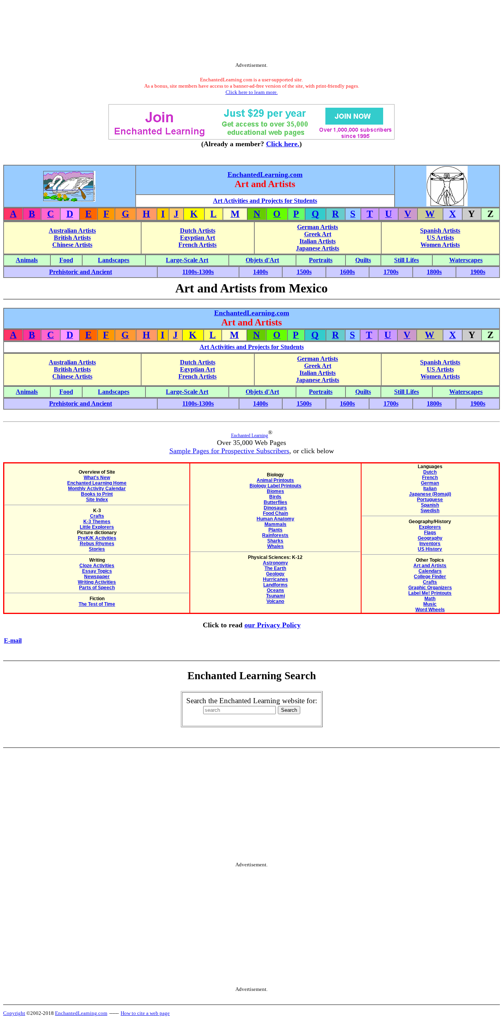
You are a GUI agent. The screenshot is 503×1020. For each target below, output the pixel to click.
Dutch (430, 472)
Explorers (430, 527)
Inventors (430, 543)
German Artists (317, 227)
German (430, 483)
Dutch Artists (197, 230)
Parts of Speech (97, 587)
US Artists (440, 237)
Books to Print (97, 494)
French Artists (197, 244)
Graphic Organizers (430, 587)
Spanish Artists (440, 230)
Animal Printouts (275, 480)
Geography (430, 538)
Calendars (430, 571)
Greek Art (317, 234)
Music (430, 604)
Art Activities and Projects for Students (265, 200)
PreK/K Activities (97, 538)
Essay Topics (97, 571)
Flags (430, 532)
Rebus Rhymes (97, 543)
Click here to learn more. (252, 92)
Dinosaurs (275, 508)
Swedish (429, 510)
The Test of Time (97, 604)
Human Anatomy (275, 519)
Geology (275, 574)
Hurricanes (275, 579)
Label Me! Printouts (430, 593)
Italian (430, 488)
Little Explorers (97, 527)
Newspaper (97, 576)
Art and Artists (429, 565)
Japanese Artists (317, 248)
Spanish (430, 505)
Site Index (97, 499)
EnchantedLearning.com (265, 174)
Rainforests (275, 535)
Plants (275, 530)
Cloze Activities (96, 565)
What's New (97, 477)
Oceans (275, 590)
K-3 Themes (96, 521)
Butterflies (275, 502)
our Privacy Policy (272, 625)
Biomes (275, 491)
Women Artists (440, 244)
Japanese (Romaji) (430, 494)
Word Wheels (430, 609)
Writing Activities (97, 582)
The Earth (275, 568)
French (430, 477)
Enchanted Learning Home (97, 483)
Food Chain (275, 513)
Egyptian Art (197, 237)
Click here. (282, 144)
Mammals (275, 524)
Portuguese (430, 499)
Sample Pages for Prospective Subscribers (229, 451)
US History (430, 549)
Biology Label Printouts (275, 486)
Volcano (275, 601)
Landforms (275, 585)
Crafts (97, 516)
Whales (275, 546)
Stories (97, 549)
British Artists (72, 237)
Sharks (275, 541)
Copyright (14, 1013)
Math (429, 598)
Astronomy (275, 563)
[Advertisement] (251, 32)
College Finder (430, 576)
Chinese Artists (72, 244)
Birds (275, 497)
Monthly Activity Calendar (97, 488)
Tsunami (275, 596)
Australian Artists (72, 230)
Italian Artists (317, 241)
